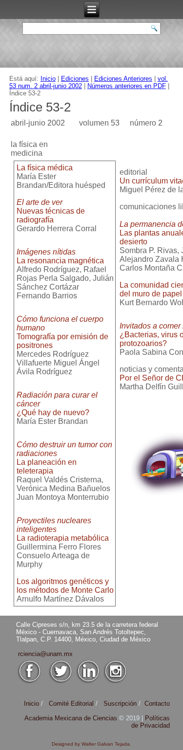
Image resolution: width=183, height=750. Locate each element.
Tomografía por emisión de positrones (62, 332)
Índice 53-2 (40, 107)
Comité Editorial (71, 703)
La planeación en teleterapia (64, 457)
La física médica (45, 168)
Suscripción (120, 703)
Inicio (48, 78)
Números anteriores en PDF (126, 86)
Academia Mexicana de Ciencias (71, 718)
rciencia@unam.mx (45, 654)
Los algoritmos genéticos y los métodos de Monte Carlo (65, 585)
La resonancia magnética (60, 256)
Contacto (157, 703)
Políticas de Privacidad (150, 721)
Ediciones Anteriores (123, 78)
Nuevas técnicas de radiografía (51, 211)
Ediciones (75, 78)
